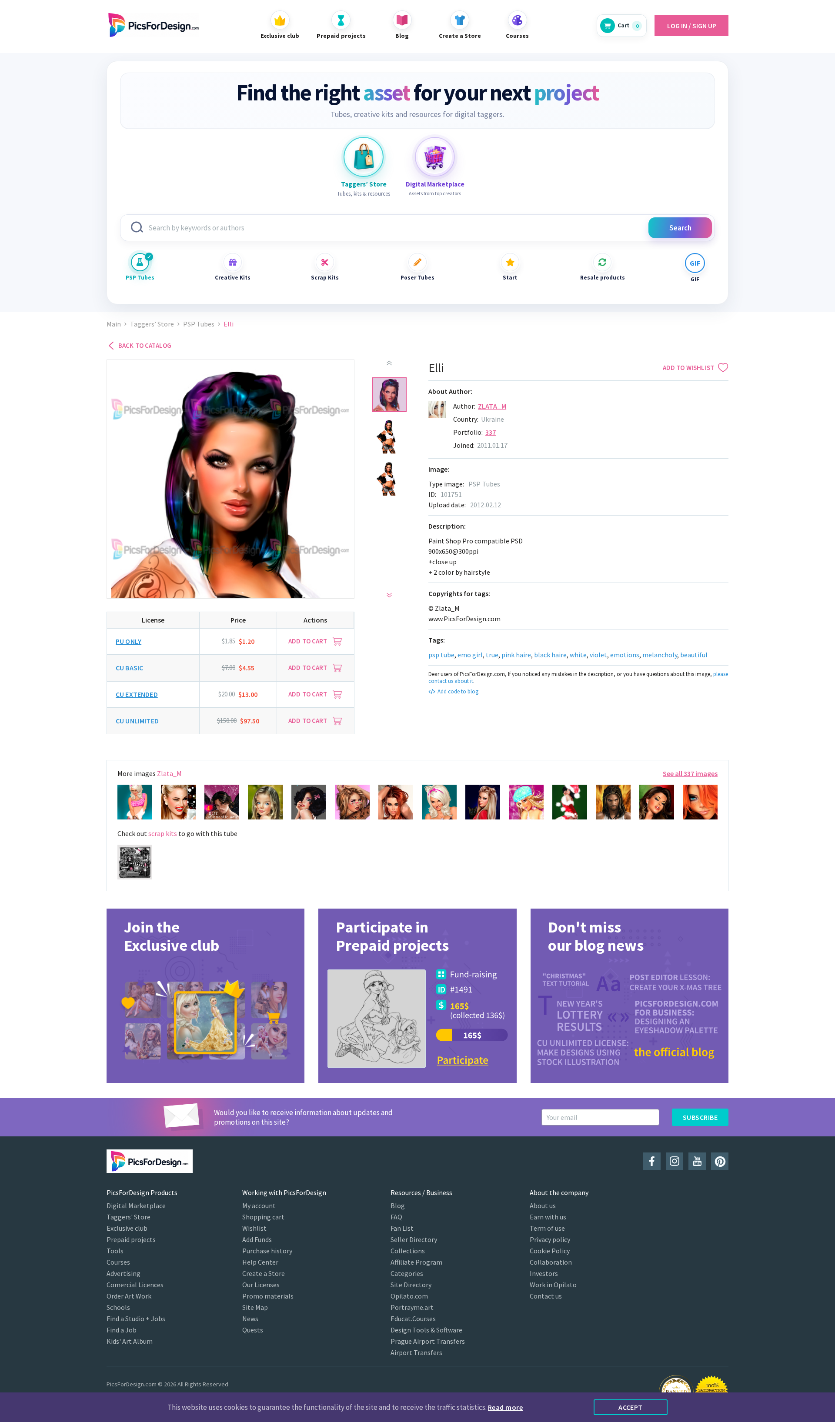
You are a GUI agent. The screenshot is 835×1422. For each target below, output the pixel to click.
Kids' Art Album (130, 1341)
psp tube (441, 654)
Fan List (402, 1228)
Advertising (123, 1273)
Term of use (547, 1228)
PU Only (128, 641)
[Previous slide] (389, 363)
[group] (205, 996)
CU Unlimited (137, 720)
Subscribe (700, 1117)
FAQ (396, 1216)
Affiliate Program (416, 1262)
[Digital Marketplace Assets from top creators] (435, 157)
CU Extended (137, 694)
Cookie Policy (550, 1250)
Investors (544, 1273)
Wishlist (254, 1228)
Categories (407, 1273)
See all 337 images (690, 773)
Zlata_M (492, 406)
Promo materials (268, 1296)
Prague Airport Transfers (428, 1341)
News (250, 1318)
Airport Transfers (416, 1352)
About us (543, 1205)
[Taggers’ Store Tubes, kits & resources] (364, 157)
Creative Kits (232, 277)
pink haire (516, 654)
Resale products (602, 277)
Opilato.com (409, 1296)
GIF (695, 279)
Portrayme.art (412, 1307)
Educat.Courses (413, 1318)
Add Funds (257, 1239)
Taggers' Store (128, 1216)
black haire (550, 654)
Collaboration (551, 1262)
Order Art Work (129, 1296)
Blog (398, 1205)
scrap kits (162, 833)
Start (510, 277)
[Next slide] (389, 595)
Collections (408, 1250)
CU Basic (129, 667)
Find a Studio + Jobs (136, 1318)
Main (114, 324)
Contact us (546, 1296)
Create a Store (263, 1273)
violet (598, 654)
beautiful (694, 654)
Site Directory (411, 1284)
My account (259, 1205)
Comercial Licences (135, 1284)
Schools (118, 1307)
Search (680, 228)
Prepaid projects (131, 1239)
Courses (118, 1262)
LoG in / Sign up (691, 25)
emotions (624, 654)
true (492, 654)
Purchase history (267, 1250)
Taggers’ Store (152, 324)
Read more (505, 1407)
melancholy (659, 654)
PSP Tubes (140, 277)
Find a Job (122, 1329)
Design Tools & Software (426, 1329)
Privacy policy (550, 1239)
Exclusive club (127, 1228)
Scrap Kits (325, 277)
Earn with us (548, 1216)
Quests (252, 1329)
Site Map (255, 1307)
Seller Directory (414, 1239)
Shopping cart (263, 1216)
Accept (630, 1407)
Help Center (260, 1262)
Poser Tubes (417, 277)
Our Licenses (261, 1284)
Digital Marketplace (136, 1205)
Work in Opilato (553, 1284)
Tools (115, 1250)
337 (490, 432)
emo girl (470, 654)
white (578, 654)
